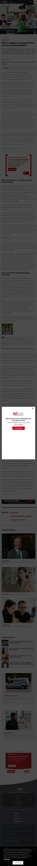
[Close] (34, 849)
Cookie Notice (7, 859)
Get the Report (18, 428)
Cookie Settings (18, 862)
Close (32, 408)
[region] (18, 856)
